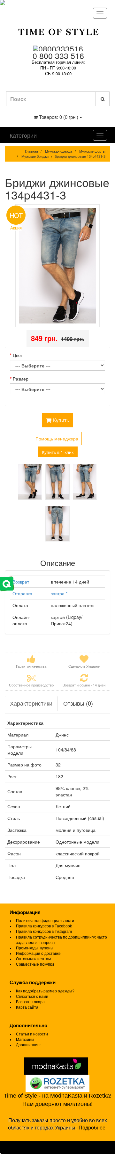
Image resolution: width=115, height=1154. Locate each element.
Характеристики (31, 703)
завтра (59, 593)
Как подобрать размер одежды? (45, 991)
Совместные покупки (35, 964)
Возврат (20, 581)
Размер (20, 378)
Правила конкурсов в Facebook (44, 926)
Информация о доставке (38, 953)
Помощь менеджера (56, 438)
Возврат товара (30, 1002)
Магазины (25, 1039)
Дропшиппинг (28, 1045)
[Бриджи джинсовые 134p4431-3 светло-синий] (30, 481)
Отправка (22, 593)
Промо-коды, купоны (34, 948)
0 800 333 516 (58, 55)
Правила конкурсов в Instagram (44, 931)
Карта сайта (27, 1007)
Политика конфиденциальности (45, 920)
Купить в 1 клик (57, 452)
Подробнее (92, 1127)
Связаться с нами (32, 996)
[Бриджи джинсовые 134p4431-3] (57, 265)
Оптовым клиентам (33, 959)
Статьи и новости (32, 1034)
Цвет (18, 355)
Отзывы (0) (78, 703)
